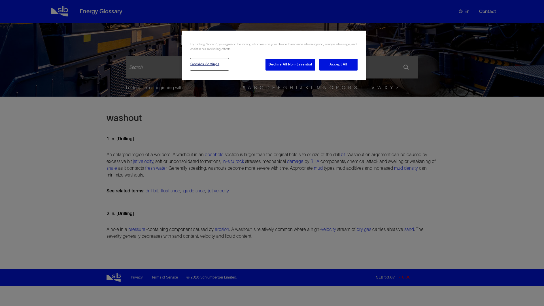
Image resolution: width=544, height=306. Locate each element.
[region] (274, 55)
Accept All (338, 64)
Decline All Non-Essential (290, 64)
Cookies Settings (204, 64)
